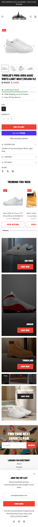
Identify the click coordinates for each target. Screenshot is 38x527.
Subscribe (19, 504)
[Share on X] (7, 171)
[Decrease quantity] (4, 118)
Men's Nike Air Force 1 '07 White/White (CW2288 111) (13, 214)
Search (31, 445)
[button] (4, 46)
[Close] (34, 473)
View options (13, 224)
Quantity (6, 114)
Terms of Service (16, 516)
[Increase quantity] (12, 118)
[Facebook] (14, 521)
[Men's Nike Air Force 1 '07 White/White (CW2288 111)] (13, 199)
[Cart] (35, 16)
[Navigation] (2, 16)
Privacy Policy (22, 513)
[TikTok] (24, 521)
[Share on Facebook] (2, 171)
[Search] (30, 16)
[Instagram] (19, 521)
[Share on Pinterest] (12, 171)
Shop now (25, 266)
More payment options (19, 138)
